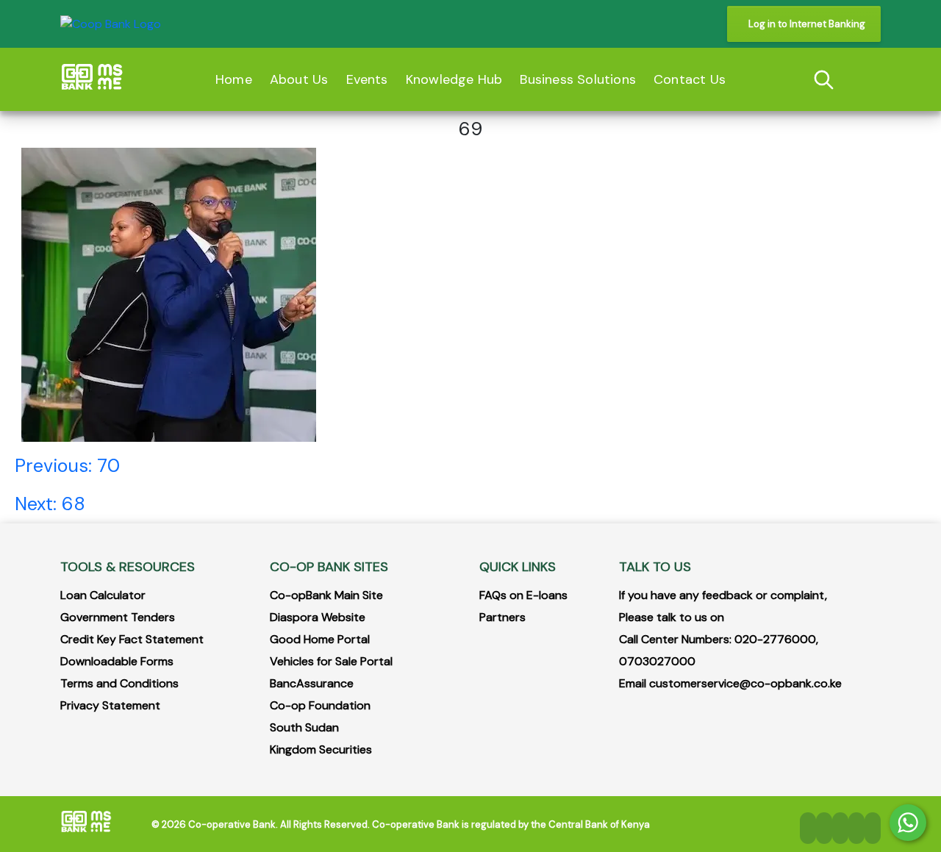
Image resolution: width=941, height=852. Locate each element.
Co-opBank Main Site (326, 595)
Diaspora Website (317, 617)
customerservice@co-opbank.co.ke (745, 683)
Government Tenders (117, 617)
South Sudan (304, 727)
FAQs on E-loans (523, 595)
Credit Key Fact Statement (132, 639)
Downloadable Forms (116, 661)
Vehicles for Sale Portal (331, 661)
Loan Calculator (103, 595)
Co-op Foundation (320, 705)
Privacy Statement (110, 705)
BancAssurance (312, 683)
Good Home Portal (320, 639)
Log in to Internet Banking (806, 24)
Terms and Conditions (119, 683)
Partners (502, 617)
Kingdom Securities (321, 749)
